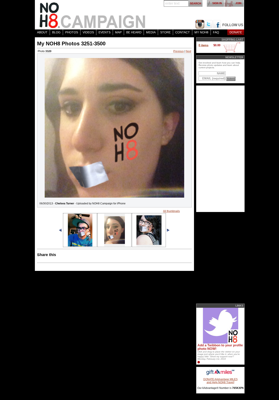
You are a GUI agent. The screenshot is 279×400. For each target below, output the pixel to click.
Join (238, 3)
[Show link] (220, 342)
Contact (182, 32)
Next (188, 51)
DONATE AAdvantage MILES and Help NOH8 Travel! (220, 381)
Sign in (217, 3)
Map (118, 32)
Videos (88, 32)
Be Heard (133, 32)
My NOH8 (201, 32)
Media (151, 32)
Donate (236, 32)
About (42, 32)
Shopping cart (232, 39)
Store (165, 32)
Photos (71, 32)
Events (105, 32)
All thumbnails (171, 211)
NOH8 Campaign (92, 14)
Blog (56, 32)
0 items (203, 45)
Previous (178, 51)
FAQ (216, 32)
